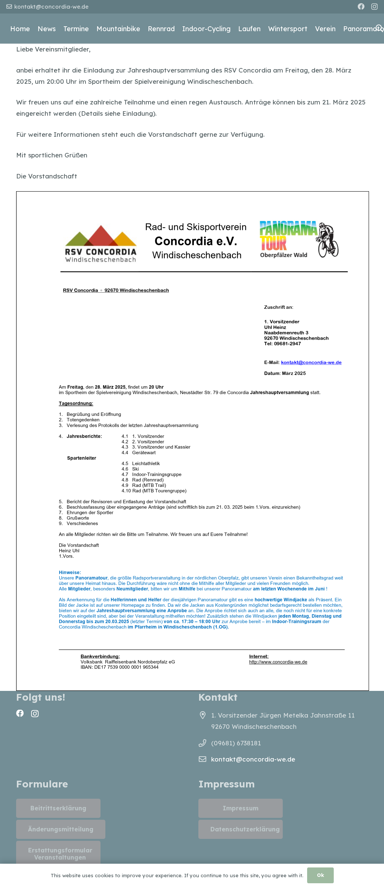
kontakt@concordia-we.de (253, 759)
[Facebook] (361, 6)
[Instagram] (374, 7)
